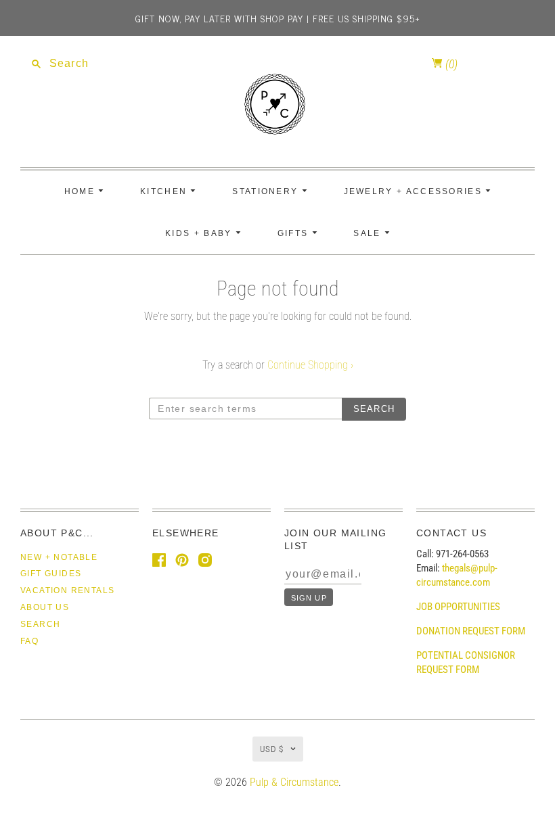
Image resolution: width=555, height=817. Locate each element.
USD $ (272, 749)
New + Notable (58, 557)
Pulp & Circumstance (294, 782)
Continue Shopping (310, 364)
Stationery (266, 191)
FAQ (29, 641)
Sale (368, 233)
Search (40, 624)
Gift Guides (50, 573)
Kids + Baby (200, 233)
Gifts (295, 233)
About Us (44, 607)
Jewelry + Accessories (415, 191)
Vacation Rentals (67, 590)
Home (81, 191)
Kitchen (165, 191)
